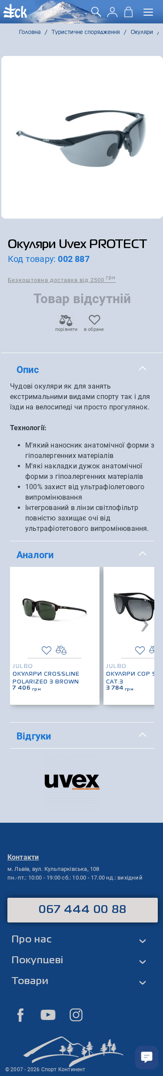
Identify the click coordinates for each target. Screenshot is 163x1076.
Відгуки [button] (34, 736)
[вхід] (112, 15)
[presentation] (145, 622)
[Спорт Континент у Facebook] (20, 1015)
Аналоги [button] (35, 554)
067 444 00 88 (83, 910)
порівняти (66, 329)
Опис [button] (28, 369)
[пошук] (96, 15)
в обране (94, 329)
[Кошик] (128, 15)
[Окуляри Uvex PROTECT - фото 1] (82, 137)
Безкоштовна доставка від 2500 (62, 279)
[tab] (82, 370)
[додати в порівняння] (61, 650)
